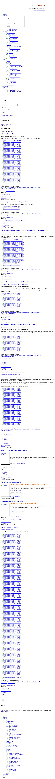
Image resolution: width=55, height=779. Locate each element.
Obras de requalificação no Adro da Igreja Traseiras (14, 220)
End (4, 702)
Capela (4, 363)
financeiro (5, 472)
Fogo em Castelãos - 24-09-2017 (9, 527)
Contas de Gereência (10, 467)
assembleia (5, 474)
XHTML (2, 711)
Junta (4, 442)
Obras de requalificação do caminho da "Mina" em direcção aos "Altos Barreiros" (23, 230)
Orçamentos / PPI (19, 492)
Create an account (12, 30)
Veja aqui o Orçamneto (18, 511)
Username (9, 18)
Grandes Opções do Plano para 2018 (11, 482)
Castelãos (5, 439)
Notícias (8, 316)
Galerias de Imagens (10, 191)
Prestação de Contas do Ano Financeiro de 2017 (14, 450)
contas (4, 471)
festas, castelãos (6, 194)
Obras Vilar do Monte (10, 358)
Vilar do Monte (6, 364)
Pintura (4, 362)
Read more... (3, 198)
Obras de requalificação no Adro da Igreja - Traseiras (15, 201)
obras (4, 221)
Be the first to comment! (6, 196)
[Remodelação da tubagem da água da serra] (10, 374)
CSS (7, 711)
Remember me (10, 23)
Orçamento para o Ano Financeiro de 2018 (12, 501)
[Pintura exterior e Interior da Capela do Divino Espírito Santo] (14, 284)
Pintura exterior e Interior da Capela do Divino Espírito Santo (18, 281)
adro (4, 223)
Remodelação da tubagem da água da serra (12, 372)
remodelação (6, 443)
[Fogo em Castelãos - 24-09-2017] (8, 529)
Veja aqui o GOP (17, 490)
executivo (5, 440)
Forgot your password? (13, 28)
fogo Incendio (6, 688)
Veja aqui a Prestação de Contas (19, 463)
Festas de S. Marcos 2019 (7, 133)
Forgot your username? (13, 29)
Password (9, 20)
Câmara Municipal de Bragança (15, 90)
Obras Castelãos (9, 217)
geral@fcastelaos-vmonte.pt (39, 10)
